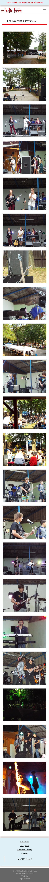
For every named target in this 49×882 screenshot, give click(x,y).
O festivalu (24, 842)
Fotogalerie (24, 846)
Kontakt (24, 853)
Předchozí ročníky (24, 850)
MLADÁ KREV (25, 859)
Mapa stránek (24, 879)
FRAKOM (24, 876)
